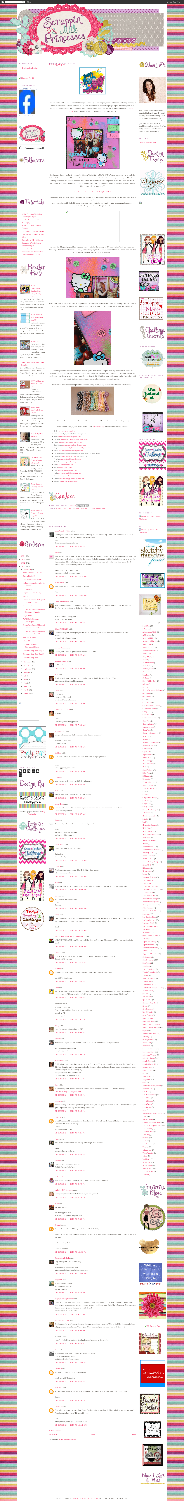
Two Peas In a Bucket (29, 68)
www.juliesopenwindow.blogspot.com (74, 445)
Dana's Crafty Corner (62, 709)
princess (145, 994)
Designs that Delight (62, 1258)
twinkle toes (147, 1150)
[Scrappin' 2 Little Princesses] (27, 113)
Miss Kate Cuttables (150, 911)
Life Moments (28, 589)
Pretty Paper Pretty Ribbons (153, 987)
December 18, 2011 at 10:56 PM (71, 1252)
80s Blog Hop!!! (29, 596)
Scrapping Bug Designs (151, 1024)
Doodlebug (147, 761)
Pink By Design (148, 960)
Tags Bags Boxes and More (152, 1113)
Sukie (57, 553)
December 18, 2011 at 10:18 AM (71, 860)
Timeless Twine (148, 1131)
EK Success (147, 776)
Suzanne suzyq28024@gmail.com (68, 1091)
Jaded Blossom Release (151, 850)
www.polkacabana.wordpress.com (71, 476)
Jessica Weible (148, 856)
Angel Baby (27, 615)
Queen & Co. (147, 1000)
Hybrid (145, 843)
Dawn (57, 896)
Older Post (132, 1435)
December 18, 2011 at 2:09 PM (70, 1054)
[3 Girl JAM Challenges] (32, 900)
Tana (56, 1350)
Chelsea (58, 777)
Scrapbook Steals (149, 1021)
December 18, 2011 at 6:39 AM (70, 668)
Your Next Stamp (149, 1171)
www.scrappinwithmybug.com (69, 462)
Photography (147, 957)
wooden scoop (148, 1168)
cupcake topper (148, 727)
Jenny (57, 1139)
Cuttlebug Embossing (150, 733)
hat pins (145, 819)
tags (144, 1110)
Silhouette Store (148, 1052)
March (26, 690)
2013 (23, 559)
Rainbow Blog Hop (150, 1003)
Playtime (146, 975)
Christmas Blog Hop (30, 658)
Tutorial (145, 1147)
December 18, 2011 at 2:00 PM (70, 1033)
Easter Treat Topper (29, 249)
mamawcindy (60, 1060)
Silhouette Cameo (149, 1049)
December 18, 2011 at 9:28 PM (70, 1219)
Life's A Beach (148, 880)
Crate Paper (147, 721)
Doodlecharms (148, 764)
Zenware (146, 1174)
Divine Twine (147, 758)
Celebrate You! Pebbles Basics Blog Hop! (36, 460)
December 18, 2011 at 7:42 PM (70, 1155)
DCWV (145, 736)
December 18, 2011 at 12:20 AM (71, 596)
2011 (23, 566)
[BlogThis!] (80, 505)
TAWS (145, 1116)
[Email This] (77, 505)
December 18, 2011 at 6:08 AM (70, 642)
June (25, 679)
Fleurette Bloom (148, 782)
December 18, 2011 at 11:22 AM (71, 930)
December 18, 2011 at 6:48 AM (70, 684)
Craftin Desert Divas (150, 718)
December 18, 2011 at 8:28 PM (70, 1197)
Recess (145, 1006)
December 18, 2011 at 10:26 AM (71, 876)
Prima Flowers (148, 991)
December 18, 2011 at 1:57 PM (70, 1019)
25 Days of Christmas (150, 623)
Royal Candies (148, 1012)
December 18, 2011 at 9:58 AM (70, 839)
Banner (145, 660)
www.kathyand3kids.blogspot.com (69, 473)
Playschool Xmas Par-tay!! (32, 593)
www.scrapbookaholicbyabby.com (69, 436)
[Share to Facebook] (85, 505)
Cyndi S (58, 866)
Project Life (147, 997)
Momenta (146, 914)
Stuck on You (147, 1089)
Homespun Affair (149, 840)
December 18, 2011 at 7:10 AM (70, 703)
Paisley (145, 938)
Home (93, 1435)
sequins (145, 1030)
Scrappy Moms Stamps (151, 1027)
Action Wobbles (148, 638)
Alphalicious (62, 508)
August (26, 672)
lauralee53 (59, 1388)
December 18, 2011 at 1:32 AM (70, 623)
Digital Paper (147, 755)
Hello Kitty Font (76, 508)
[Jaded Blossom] (152, 195)
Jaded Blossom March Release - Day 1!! (37, 317)
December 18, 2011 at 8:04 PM (70, 1184)
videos (145, 1156)
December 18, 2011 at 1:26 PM (70, 998)
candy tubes (147, 696)
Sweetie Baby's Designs (85, 1498)
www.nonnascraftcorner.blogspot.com (71, 450)
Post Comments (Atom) (67, 1440)
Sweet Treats (147, 1104)
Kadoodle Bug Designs (151, 862)
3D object (146, 629)
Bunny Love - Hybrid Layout (32, 240)
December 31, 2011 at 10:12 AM (71, 1425)
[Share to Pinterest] (87, 505)
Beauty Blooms (148, 663)
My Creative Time (149, 917)
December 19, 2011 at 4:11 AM (70, 1314)
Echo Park (146, 773)
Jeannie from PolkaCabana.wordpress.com (70, 936)
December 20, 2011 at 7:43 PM (70, 1382)
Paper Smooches (148, 945)
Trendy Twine (148, 1144)
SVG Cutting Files (149, 1095)
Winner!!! (26, 641)
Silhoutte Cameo (149, 1058)
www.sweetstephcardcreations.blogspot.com (75, 448)
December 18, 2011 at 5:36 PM (70, 1095)
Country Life (147, 715)
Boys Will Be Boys (149, 681)
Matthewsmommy (61, 661)
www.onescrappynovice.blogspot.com (72, 478)
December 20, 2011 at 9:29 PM (70, 1400)
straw (144, 1082)
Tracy (57, 820)
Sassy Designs (148, 1015)
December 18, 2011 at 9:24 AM (70, 798)
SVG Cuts (146, 1092)
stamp (145, 1073)
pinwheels (146, 966)
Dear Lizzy (146, 739)
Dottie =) (58, 953)
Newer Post (53, 1435)
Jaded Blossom (148, 847)
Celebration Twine (149, 709)
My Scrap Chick (148, 923)
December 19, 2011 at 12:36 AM (71, 1274)
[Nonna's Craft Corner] (152, 1230)
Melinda (58, 969)
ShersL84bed (59, 845)
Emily (57, 915)
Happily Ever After (149, 816)
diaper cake (147, 748)
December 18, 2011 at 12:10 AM (71, 577)
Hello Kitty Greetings (95, 508)
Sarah (57, 883)
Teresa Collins (148, 1119)
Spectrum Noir (148, 1070)
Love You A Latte (149, 896)
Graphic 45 (147, 804)
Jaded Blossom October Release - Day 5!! (37, 410)
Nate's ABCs (147, 932)
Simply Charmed (149, 1064)
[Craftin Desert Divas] (153, 432)
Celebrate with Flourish (151, 705)
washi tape (146, 1162)
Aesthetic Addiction (150, 641)
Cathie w (58, 753)
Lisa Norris (59, 1406)
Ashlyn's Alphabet (149, 650)
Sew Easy (146, 1037)
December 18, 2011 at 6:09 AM (70, 655)
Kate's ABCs (147, 865)
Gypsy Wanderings (149, 810)
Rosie (57, 1203)
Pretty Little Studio (150, 984)
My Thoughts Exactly (151, 926)
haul (144, 822)
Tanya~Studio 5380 (62, 1320)
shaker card (147, 1043)
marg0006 (58, 1280)
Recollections (148, 1009)
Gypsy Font (147, 807)
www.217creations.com (68, 456)
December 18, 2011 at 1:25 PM (70, 982)
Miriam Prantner (61, 648)
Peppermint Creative (150, 954)
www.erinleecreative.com (65, 464)
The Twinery (147, 1129)
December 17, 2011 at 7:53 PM (70, 547)
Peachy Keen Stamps (150, 948)
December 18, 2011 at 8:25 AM (70, 771)
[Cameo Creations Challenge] (33, 864)
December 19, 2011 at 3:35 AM (70, 1292)
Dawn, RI (58, 1117)
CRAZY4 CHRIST (61, 629)
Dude (144, 767)
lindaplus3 (59, 1177)
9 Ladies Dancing (29, 637)
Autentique (147, 653)
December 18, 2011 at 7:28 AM (70, 725)
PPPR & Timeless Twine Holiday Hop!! (37, 383)
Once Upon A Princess (150, 935)
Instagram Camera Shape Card (33, 231)
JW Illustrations (148, 859)
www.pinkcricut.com (65, 467)
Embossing (147, 779)
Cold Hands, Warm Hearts (32, 580)
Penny (57, 1025)
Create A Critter (148, 724)
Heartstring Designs (150, 825)
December (27, 570)
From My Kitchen (149, 788)
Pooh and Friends (149, 978)
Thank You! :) (36, 341)
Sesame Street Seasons (151, 1033)
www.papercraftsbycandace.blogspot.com (74, 439)
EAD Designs (147, 770)
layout (145, 874)
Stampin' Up (147, 1076)
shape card (146, 1046)
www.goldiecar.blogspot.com (69, 481)
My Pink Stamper (149, 920)
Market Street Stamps (150, 899)
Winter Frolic (147, 1165)
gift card (146, 794)
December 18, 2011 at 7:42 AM (70, 747)
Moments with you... (30, 606)
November (28, 662)
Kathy (57, 791)
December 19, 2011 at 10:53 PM (71, 1363)
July (25, 676)
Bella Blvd (146, 666)
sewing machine (148, 1040)
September (28, 669)
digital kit (146, 751)
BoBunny (146, 678)
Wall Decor (147, 1159)
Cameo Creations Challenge (153, 690)
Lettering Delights (149, 877)
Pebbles (145, 951)
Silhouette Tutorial (149, 1055)
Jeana (57, 988)
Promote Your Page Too (26, 116)
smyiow (57, 1039)
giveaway (146, 800)
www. (59, 434)
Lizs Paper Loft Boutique (152, 889)
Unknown (58, 1369)
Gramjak (58, 1225)
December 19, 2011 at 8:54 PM (70, 1344)
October (27, 665)
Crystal (57, 691)
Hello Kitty (147, 828)
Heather (57, 1161)
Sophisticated (147, 1067)
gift (144, 791)
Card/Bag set (147, 702)
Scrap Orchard (148, 1018)
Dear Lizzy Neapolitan (151, 742)
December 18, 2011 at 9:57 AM (70, 814)
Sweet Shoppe (148, 1101)
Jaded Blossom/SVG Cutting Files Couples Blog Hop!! (36, 291)
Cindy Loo (146, 712)
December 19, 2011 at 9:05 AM (70, 1330)
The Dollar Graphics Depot (152, 1125)
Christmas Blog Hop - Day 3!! (33, 651)
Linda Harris (59, 804)
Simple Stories (148, 1061)
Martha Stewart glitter (150, 902)
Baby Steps (147, 656)
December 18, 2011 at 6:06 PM (70, 1111)
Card (144, 699)
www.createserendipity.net (67, 431)
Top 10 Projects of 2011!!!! (32, 573)
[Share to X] (82, 505)
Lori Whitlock (148, 892)
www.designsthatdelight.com (67, 470)
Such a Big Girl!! (29, 576)
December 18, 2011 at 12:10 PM (71, 963)
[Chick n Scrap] (152, 1466)
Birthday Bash (148, 669)
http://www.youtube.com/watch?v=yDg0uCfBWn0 (92, 192)
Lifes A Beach (147, 883)
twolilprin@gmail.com (147, 142)
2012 (23, 563)
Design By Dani (148, 745)
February (27, 693)
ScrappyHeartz (60, 731)
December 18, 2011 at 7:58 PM (70, 1171)
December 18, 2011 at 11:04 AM (71, 890)
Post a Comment (55, 1431)
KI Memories (147, 871)
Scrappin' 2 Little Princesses (28, 89)
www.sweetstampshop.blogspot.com (70, 442)
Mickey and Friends (150, 905)
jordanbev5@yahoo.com (64, 1190)
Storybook (146, 1079)
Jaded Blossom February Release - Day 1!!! (37, 486)
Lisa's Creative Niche (62, 531)
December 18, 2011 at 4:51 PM (70, 1079)
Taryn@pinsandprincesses (64, 1299)
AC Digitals (147, 635)
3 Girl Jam (146, 626)
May (25, 683)
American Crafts (148, 647)
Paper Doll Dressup (149, 942)
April (26, 686)
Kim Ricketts (59, 583)
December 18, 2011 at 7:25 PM (70, 1133)
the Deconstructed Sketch (152, 1122)
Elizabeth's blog (98, 426)
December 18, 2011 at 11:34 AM (71, 947)
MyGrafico (146, 929)
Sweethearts (147, 1107)
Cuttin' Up (146, 730)
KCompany (147, 868)
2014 (23, 556)
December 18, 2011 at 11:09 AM (71, 909)
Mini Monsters (148, 908)
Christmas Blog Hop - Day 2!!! (34, 654)
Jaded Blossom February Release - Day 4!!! (37, 513)
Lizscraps (58, 1101)
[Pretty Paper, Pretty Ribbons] (35, 760)
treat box (146, 1138)
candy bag (146, 693)
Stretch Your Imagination (152, 1086)
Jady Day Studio (149, 853)
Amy (56, 674)
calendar (146, 684)
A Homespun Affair (149, 632)
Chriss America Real (62, 602)
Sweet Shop (147, 1098)
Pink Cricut (147, 963)
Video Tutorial (148, 1153)
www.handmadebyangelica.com (70, 459)
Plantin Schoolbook (150, 972)
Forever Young (148, 785)
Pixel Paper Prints (149, 969)
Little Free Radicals (150, 886)
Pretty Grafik (147, 981)
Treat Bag (146, 1135)
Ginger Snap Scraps (150, 798)
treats (144, 1141)
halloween (146, 813)
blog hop (146, 675)
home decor (147, 837)
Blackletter (147, 672)
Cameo (145, 687)
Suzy (56, 1085)
